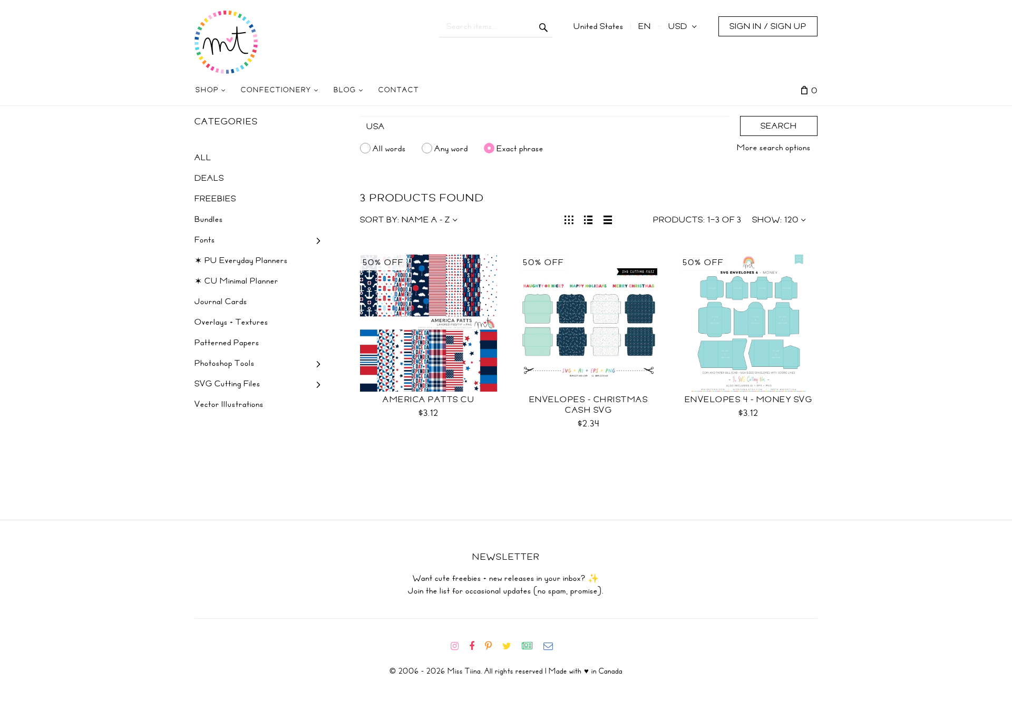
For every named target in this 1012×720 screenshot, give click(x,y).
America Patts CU (428, 399)
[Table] (608, 218)
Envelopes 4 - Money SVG (749, 399)
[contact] (552, 646)
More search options (774, 147)
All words (389, 148)
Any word (451, 148)
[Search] (543, 26)
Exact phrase (520, 148)
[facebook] (476, 646)
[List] (588, 218)
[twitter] (511, 646)
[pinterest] (492, 646)
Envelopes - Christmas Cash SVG (588, 404)
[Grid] (569, 218)
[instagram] (459, 646)
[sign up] (531, 646)
